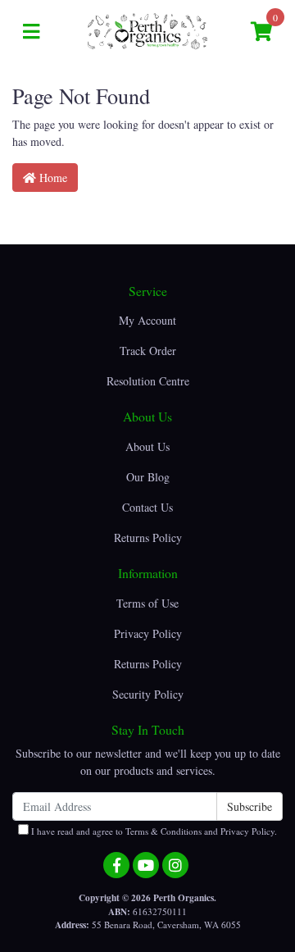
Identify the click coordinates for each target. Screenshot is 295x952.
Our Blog (148, 477)
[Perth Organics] (147, 30)
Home (51, 177)
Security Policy (148, 694)
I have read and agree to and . (153, 831)
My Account (147, 320)
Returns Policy (148, 537)
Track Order (148, 350)
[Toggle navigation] (31, 31)
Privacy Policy (148, 633)
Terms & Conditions (163, 831)
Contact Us (147, 507)
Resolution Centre (148, 381)
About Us (147, 446)
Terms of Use (147, 603)
